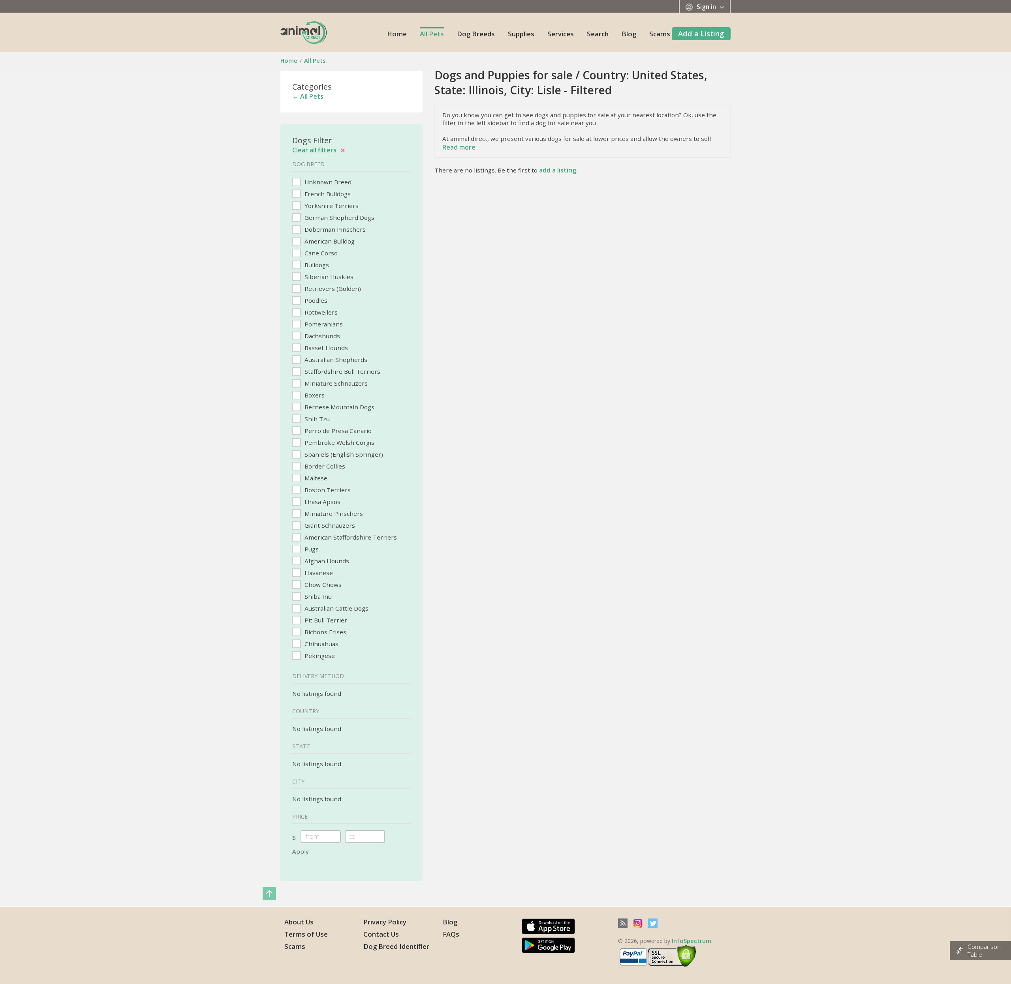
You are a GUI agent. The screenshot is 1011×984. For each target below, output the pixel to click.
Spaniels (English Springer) (343, 454)
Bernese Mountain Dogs (338, 407)
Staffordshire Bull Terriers (341, 371)
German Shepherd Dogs (338, 217)
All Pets (432, 33)
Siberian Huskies (328, 277)
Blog (629, 33)
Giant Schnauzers (329, 525)
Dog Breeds (476, 33)
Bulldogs (316, 265)
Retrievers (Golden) (332, 288)
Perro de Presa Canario (337, 431)
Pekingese (319, 656)
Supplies (521, 33)
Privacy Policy (384, 921)
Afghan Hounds (326, 561)
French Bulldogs (327, 194)
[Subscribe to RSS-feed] (623, 923)
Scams (659, 33)
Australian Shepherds (335, 360)
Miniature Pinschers (333, 513)
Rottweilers (320, 312)
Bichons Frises (324, 632)
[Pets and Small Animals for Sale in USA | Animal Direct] (303, 32)
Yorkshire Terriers (331, 206)
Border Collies (324, 466)
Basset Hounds (325, 348)
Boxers (314, 395)
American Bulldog (329, 241)
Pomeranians (323, 324)
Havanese (318, 573)
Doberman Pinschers (334, 229)
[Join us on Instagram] (638, 923)
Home (397, 33)
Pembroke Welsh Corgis (338, 442)
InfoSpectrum (691, 941)
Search (598, 33)
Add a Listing (701, 33)
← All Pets (307, 96)
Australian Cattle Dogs (335, 608)
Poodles (315, 300)
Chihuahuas (320, 644)
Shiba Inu (317, 596)
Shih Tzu (316, 419)
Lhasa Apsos (321, 502)
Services (560, 33)
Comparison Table (984, 950)
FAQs (451, 934)
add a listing (557, 170)
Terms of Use (306, 934)
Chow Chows (322, 585)
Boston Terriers (327, 490)
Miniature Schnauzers (335, 383)
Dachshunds (321, 336)
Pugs (311, 549)
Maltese (315, 478)
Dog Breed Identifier (396, 946)
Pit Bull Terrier (325, 620)
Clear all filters (315, 150)
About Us (299, 921)
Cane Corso (320, 253)
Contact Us (381, 934)
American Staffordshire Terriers (350, 537)
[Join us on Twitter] (653, 923)
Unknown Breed (327, 182)
